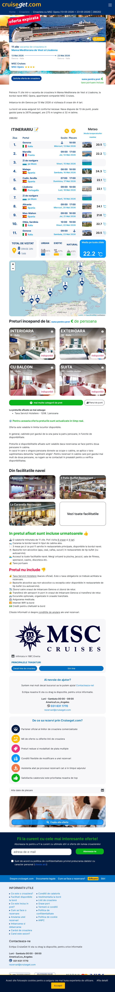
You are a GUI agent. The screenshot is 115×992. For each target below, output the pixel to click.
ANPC (41, 920)
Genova (27, 142)
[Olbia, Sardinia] (87, 224)
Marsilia (27, 151)
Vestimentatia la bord (49, 896)
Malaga (26, 169)
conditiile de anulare (49, 612)
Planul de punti (95, 402)
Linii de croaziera (47, 900)
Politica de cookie (47, 917)
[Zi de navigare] (87, 162)
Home (12, 11)
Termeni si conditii (48, 906)
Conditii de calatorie (49, 893)
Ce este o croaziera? (22, 893)
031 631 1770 (59, 706)
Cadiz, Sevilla (30, 178)
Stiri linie (71, 668)
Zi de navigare (30, 160)
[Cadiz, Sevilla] (87, 180)
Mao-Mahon (29, 213)
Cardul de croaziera (21, 930)
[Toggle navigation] (110, 5)
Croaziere (24, 11)
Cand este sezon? (20, 933)
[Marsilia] (87, 153)
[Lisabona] (87, 189)
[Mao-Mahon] (87, 215)
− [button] (13, 268)
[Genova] (87, 145)
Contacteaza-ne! (85, 685)
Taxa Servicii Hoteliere (24, 576)
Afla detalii (102, 980)
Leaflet (80, 315)
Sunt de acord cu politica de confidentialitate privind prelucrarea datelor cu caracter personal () (55, 863)
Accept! (58, 985)
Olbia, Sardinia (30, 222)
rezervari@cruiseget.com (57, 709)
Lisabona (27, 186)
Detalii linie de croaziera (24, 668)
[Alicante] (87, 206)
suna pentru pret (91, 79)
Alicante (27, 204)
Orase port (44, 903)
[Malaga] (87, 171)
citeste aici (40, 864)
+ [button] (13, 264)
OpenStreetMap (91, 315)
